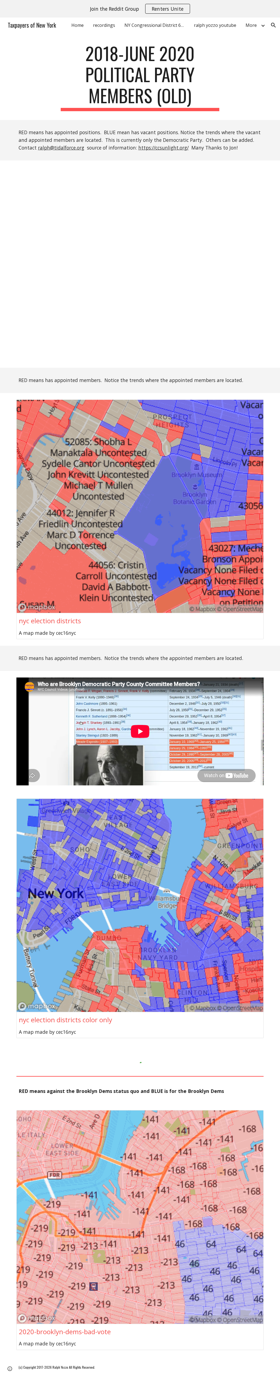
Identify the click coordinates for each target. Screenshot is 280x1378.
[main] (140, 77)
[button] (273, 25)
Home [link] (77, 25)
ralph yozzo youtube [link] (215, 25)
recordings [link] (104, 25)
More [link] (251, 25)
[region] (140, 9)
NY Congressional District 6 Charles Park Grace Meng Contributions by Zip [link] (155, 25)
